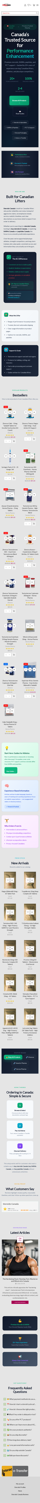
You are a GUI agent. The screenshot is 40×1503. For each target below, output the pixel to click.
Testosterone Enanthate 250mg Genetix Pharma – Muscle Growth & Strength (10, 640)
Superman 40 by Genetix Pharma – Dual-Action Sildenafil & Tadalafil (30, 683)
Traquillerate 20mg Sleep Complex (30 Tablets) (30, 892)
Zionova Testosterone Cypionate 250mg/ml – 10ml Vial (10, 683)
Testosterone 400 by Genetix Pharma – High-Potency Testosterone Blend (30, 509)
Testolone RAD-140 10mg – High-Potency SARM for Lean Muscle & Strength (10, 926)
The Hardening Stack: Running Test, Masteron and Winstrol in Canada (20, 1280)
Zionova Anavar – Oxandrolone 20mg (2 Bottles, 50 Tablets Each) (30, 552)
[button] (14, 441)
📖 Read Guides (20, 113)
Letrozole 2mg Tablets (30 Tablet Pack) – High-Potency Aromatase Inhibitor (30, 1031)
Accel (10, 896)
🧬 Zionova (30, 1057)
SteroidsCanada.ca (13, 297)
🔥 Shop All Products (13, 1057)
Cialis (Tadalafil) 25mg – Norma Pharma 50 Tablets (10, 724)
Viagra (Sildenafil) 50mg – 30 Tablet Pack (10, 892)
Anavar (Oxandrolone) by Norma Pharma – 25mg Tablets (10, 508)
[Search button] (36, 13)
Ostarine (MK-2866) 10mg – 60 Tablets (10, 995)
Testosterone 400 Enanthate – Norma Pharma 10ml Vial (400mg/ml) (30, 470)
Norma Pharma (30, 476)
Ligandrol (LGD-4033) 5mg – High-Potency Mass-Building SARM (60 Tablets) (10, 1031)
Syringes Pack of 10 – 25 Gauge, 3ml (10, 468)
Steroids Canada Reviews (20, 1494)
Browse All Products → (19, 102)
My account (20, 1484)
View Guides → (10, 771)
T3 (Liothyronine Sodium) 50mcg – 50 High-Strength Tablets (30, 925)
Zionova (10, 433)
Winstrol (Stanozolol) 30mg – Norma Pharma (30, 638)
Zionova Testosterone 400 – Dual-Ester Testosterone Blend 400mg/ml (10, 553)
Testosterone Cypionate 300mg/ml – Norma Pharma (30, 595)
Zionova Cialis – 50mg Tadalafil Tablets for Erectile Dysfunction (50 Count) (10, 427)
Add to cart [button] (10, 412)
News (20, 1491)
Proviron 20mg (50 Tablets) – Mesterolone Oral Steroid (30, 962)
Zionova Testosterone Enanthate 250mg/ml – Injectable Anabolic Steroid (10, 596)
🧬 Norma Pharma (20, 1069)
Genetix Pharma (30, 515)
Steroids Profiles (20, 1487)
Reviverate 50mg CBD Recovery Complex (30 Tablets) (10, 962)
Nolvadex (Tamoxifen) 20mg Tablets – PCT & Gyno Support (30, 996)
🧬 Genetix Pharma (20, 1063)
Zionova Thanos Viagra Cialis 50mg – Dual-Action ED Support (30, 426)
